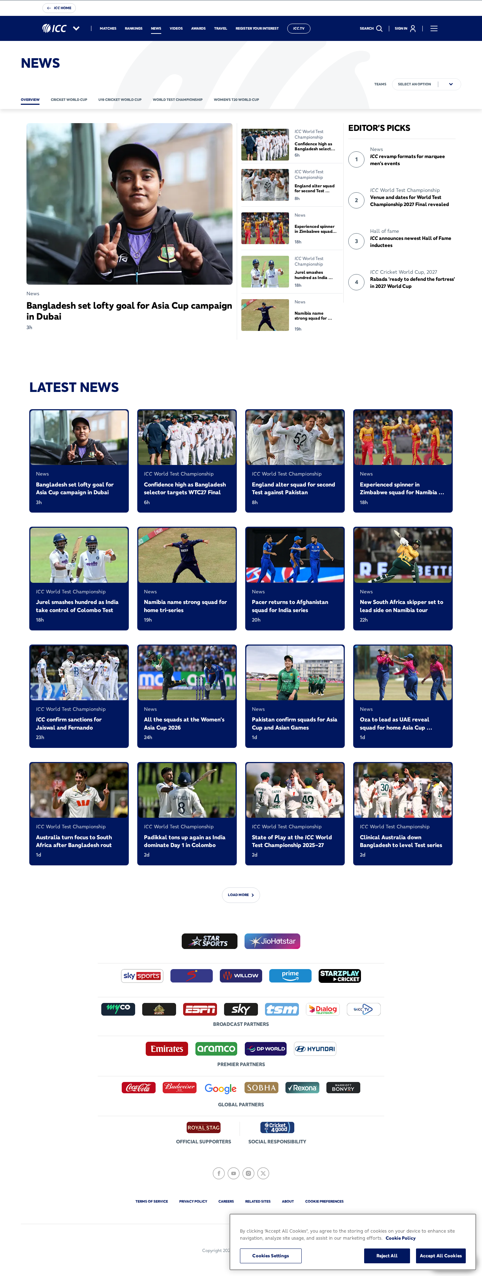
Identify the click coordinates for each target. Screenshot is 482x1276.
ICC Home (62, 8)
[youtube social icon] (234, 1173)
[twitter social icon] (263, 1173)
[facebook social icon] (219, 1173)
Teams (380, 84)
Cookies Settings (270, 1255)
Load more (238, 895)
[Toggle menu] (434, 28)
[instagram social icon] (248, 1173)
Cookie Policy (401, 1238)
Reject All (387, 1255)
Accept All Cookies (441, 1255)
